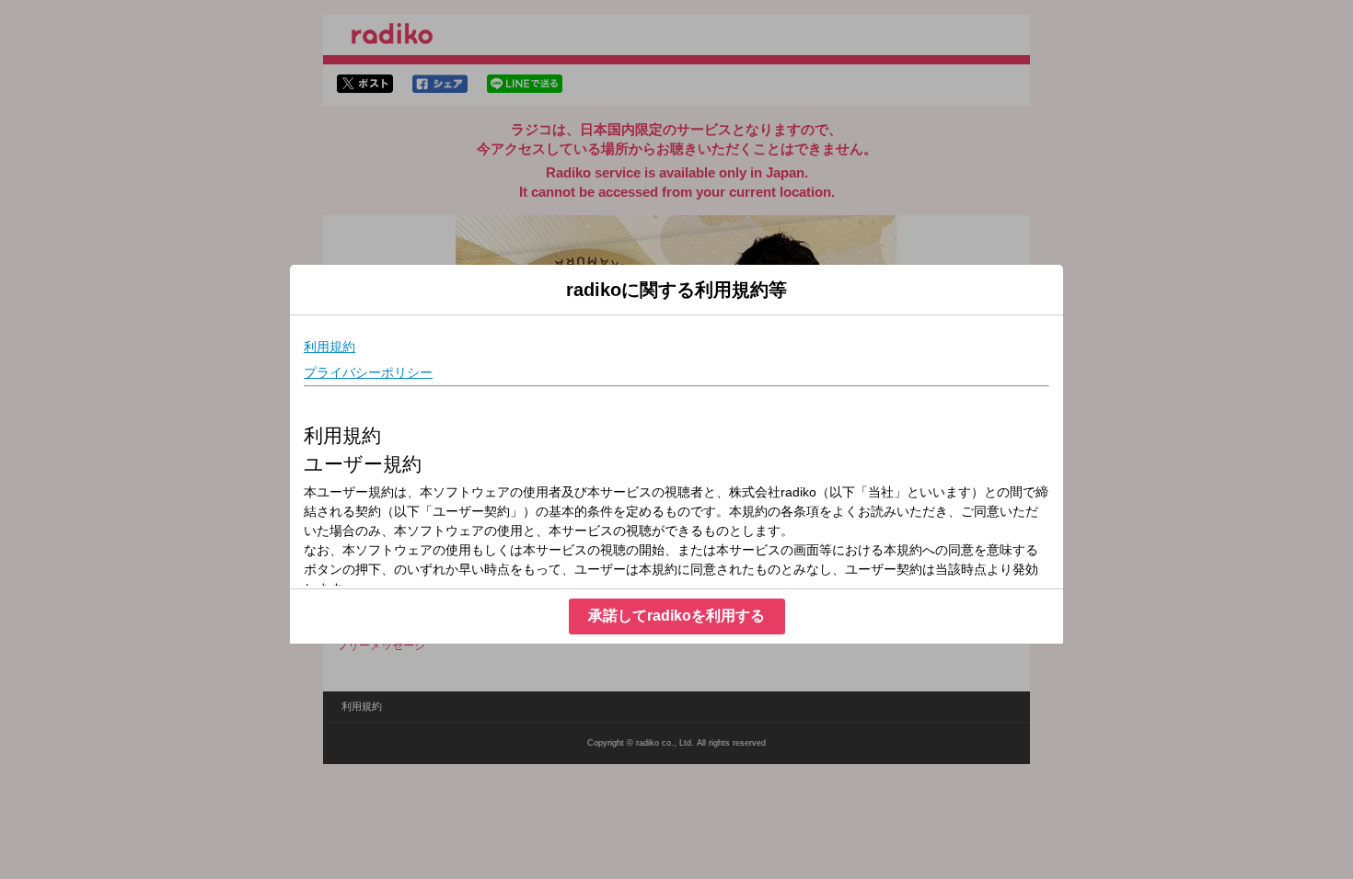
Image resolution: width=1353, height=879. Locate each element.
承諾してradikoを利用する (676, 615)
